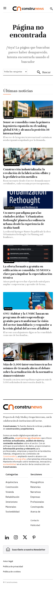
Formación (9, 261)
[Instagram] (16, 538)
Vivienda (8, 308)
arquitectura (21, 438)
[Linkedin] (7, 538)
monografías (20, 459)
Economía (9, 117)
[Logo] (28, 9)
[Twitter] (25, 538)
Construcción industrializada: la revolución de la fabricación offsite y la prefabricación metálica (27, 173)
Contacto (34, 520)
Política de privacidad (13, 566)
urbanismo (35, 438)
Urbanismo (9, 208)
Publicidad (35, 525)
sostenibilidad (9, 464)
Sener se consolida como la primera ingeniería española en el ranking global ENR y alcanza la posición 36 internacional (26, 127)
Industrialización (12, 164)
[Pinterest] (34, 538)
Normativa (9, 359)
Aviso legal (8, 561)
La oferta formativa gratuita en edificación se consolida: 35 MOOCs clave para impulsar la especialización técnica (27, 272)
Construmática (10, 456)
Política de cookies (12, 571)
